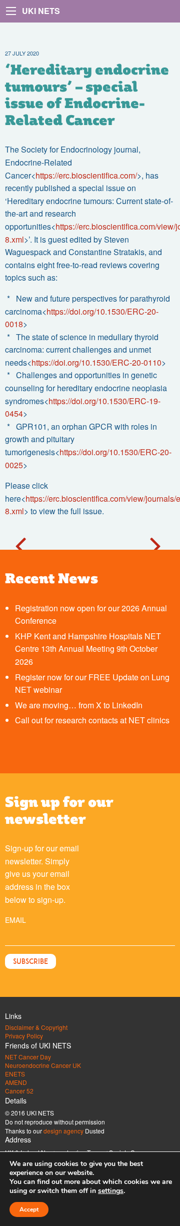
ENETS (15, 1074)
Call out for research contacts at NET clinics (92, 720)
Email (15, 920)
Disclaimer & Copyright (36, 1027)
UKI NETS (41, 11)
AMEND (16, 1082)
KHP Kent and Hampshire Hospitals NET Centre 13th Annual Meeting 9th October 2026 (88, 648)
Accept (29, 1209)
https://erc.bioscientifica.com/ (86, 175)
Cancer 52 (19, 1091)
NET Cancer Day (28, 1057)
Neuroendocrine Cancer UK (43, 1065)
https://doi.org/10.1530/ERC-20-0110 (97, 362)
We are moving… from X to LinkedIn (78, 705)
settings (111, 1190)
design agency (64, 1130)
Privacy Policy (24, 1036)
